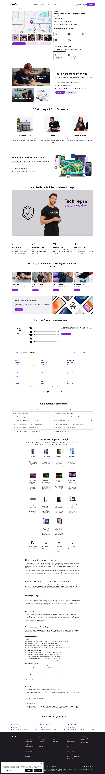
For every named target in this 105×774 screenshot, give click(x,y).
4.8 (61, 16)
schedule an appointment (28, 139)
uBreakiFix (15, 1)
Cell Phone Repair (30, 638)
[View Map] (31, 22)
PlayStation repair (45, 504)
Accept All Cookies (37, 770)
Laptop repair (45, 480)
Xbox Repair (28, 671)
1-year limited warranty (59, 51)
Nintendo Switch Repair (31, 665)
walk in (18, 139)
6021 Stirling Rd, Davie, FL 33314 (63, 21)
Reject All (28, 770)
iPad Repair (28, 676)
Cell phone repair (71, 456)
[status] (26, 364)
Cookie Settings (8, 770)
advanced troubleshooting (18, 253)
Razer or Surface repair (58, 481)
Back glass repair (32, 546)
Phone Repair (29, 643)
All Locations (14, 8)
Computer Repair (30, 652)
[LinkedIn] (92, 766)
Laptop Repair (29, 654)
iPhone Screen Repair (30, 645)
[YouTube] (90, 766)
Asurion (11, 1)
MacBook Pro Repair (30, 658)
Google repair (59, 456)
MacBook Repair (29, 660)
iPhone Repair (32, 456)
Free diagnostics (65, 49)
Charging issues (72, 546)
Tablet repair (58, 526)
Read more (29, 387)
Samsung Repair (45, 456)
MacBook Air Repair (30, 656)
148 (56, 391)
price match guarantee (59, 490)
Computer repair (71, 480)
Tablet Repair (29, 679)
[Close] (41, 763)
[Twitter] (86, 766)
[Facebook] (88, 766)
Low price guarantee (75, 49)
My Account (93, 1)
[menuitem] (36, 4)
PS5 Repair (28, 669)
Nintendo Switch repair (32, 504)
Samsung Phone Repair (31, 647)
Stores (87, 1)
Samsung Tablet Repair (31, 677)
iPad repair (45, 526)
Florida (19, 8)
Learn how (35, 253)
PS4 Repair (28, 667)
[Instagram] (84, 766)
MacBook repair (32, 480)
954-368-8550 (59, 18)
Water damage (59, 546)
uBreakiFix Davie (28, 573)
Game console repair (72, 504)
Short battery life (45, 546)
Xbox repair (58, 504)
